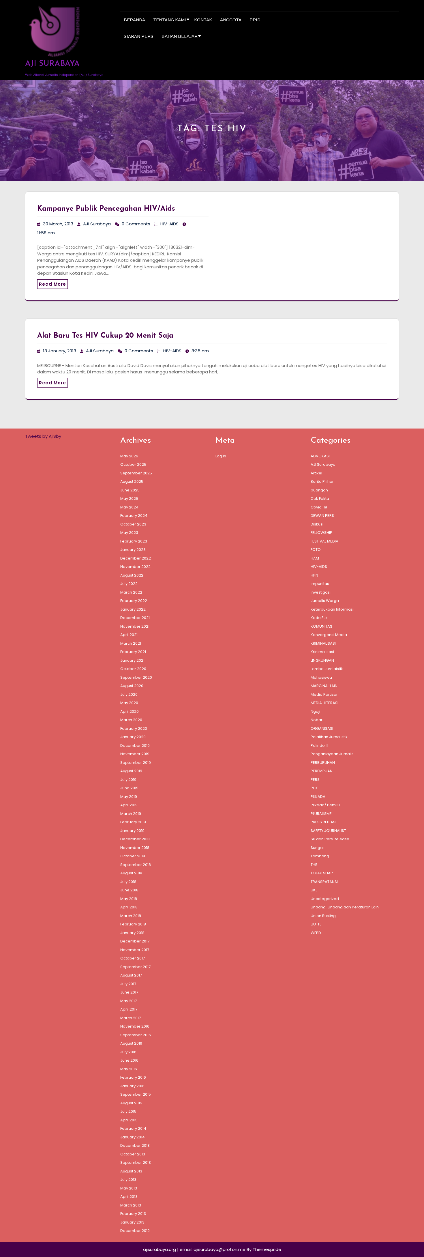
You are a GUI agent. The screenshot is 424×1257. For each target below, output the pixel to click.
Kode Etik (319, 617)
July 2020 (129, 694)
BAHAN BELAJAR (180, 36)
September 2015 (135, 1094)
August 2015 (131, 1103)
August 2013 (131, 1171)
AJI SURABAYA (52, 64)
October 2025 (133, 464)
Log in (220, 456)
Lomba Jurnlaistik (327, 668)
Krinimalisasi (322, 651)
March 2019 (130, 813)
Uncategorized (325, 898)
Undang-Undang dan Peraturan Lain (345, 907)
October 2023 (133, 524)
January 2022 (133, 609)
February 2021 (133, 651)
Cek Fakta (320, 498)
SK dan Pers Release (330, 839)
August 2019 (131, 771)
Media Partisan (325, 694)
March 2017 (130, 1018)
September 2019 (135, 762)
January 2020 (133, 737)
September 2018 (135, 864)
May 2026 (129, 456)
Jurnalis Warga (325, 600)
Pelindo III (319, 745)
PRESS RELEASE (324, 822)
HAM (315, 558)
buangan (319, 490)
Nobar (316, 720)
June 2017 (129, 992)
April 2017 (128, 1009)
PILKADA (318, 796)
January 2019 (132, 830)
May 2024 (129, 507)
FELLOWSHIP (321, 532)
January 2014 (132, 1137)
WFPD (316, 933)
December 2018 (135, 839)
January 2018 (132, 933)
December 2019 (135, 745)
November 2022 (135, 566)
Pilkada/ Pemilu (325, 805)
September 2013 (135, 1162)
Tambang (320, 856)
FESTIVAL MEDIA (324, 541)
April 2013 (129, 1196)
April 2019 (129, 805)
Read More (52, 284)
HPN (314, 575)
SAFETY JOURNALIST (328, 830)
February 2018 (133, 924)
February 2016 (133, 1077)
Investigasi (321, 592)
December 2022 (135, 558)
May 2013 (128, 1188)
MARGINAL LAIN (324, 686)
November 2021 (134, 626)
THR (314, 864)
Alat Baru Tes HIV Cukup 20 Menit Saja (105, 335)
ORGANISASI (322, 728)
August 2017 (131, 975)
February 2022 (133, 600)
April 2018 (129, 907)
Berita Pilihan (323, 481)
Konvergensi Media (329, 634)
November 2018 (134, 847)
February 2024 (133, 515)
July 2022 (129, 583)
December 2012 (135, 1230)
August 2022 (131, 575)
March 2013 (130, 1205)
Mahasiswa (321, 677)
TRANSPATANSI (324, 881)
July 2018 (128, 881)
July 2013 (128, 1179)
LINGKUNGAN (322, 660)
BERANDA (134, 19)
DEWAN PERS (322, 515)
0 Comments (136, 224)
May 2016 (128, 1069)
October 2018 (132, 856)
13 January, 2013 (59, 351)
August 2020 (131, 686)
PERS (315, 779)
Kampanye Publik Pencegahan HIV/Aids (106, 208)
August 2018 (131, 873)
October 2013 (132, 1154)
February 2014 (133, 1128)
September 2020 (136, 677)
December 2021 (135, 617)
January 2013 (132, 1222)
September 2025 (136, 473)
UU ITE (316, 924)
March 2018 (130, 916)
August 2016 (131, 1043)
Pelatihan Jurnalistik (329, 737)
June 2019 (129, 788)
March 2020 (131, 720)
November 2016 (134, 1026)
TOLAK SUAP (322, 873)
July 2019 (128, 779)
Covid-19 (319, 507)
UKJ (314, 890)
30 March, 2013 (58, 224)
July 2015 (128, 1111)
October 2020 (133, 668)
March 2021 (130, 643)
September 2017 (135, 967)
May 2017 (128, 1001)
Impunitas (320, 583)
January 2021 (132, 660)
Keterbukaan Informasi (332, 609)
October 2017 (132, 958)
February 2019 (133, 822)
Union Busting (323, 916)
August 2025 (131, 481)
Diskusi (317, 524)
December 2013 (135, 1145)
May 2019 (128, 796)
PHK (314, 788)
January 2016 (132, 1086)
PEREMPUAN (322, 771)
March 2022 (131, 592)
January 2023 (133, 549)
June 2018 (129, 890)
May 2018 (128, 898)
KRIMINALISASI (323, 643)
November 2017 (134, 950)
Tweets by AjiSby (43, 436)
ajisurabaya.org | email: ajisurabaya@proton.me (194, 1249)
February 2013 (133, 1213)
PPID (254, 19)
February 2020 (133, 728)
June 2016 (129, 1060)
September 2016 (135, 1035)
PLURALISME (321, 813)
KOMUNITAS (321, 626)
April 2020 (129, 711)
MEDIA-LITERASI (324, 703)
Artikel (316, 473)
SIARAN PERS (138, 36)
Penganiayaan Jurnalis (332, 754)
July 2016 (128, 1052)
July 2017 (128, 984)
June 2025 (130, 490)
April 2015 (129, 1120)
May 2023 (129, 532)
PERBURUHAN (323, 762)
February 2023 (133, 541)
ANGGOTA (230, 19)
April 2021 (129, 634)
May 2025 (129, 498)
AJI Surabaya (97, 224)
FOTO (316, 549)
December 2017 (134, 941)
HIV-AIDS (169, 224)
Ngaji (315, 711)
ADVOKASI (320, 456)
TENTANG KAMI (169, 19)
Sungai (317, 847)
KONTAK (203, 19)
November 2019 (134, 754)
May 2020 (129, 703)
